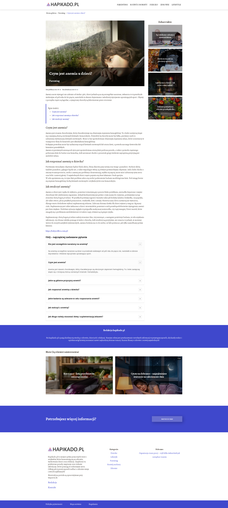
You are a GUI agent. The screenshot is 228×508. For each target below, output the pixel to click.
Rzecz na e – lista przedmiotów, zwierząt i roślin (79, 375)
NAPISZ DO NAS (167, 419)
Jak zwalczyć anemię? (60, 119)
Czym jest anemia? (59, 111)
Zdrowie (164, 4)
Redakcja (52, 482)
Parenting (122, 4)
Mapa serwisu (75, 504)
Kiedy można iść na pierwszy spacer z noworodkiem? (165, 60)
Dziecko (154, 4)
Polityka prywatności (54, 504)
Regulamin (93, 504)
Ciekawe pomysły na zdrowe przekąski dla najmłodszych (165, 108)
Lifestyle (176, 4)
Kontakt (52, 487)
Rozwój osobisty (138, 4)
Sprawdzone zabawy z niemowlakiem (165, 36)
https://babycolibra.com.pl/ (57, 231)
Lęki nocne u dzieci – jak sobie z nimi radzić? (165, 84)
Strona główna (51, 13)
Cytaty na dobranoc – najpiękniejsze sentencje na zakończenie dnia (149, 375)
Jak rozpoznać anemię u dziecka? (65, 115)
